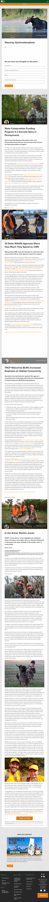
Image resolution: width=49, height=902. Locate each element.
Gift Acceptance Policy (18, 898)
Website (6, 75)
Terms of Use (29, 881)
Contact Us (28, 888)
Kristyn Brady (15, 236)
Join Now (43, 895)
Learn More (10, 865)
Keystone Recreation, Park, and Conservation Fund (28, 163)
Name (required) (8, 65)
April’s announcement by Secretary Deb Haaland (32, 440)
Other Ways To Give (17, 895)
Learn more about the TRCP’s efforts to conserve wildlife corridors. (20, 492)
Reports (3, 880)
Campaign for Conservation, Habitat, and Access (17, 879)
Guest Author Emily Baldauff (18, 121)
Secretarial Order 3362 (10, 443)
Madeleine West (15, 360)
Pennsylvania (10, 207)
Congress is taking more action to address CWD (21, 324)
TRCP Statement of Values (6, 883)
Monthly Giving (17, 883)
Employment (29, 884)
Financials (28, 886)
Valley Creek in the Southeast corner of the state (16, 183)
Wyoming (32, 448)
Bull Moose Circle (18, 892)
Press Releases (5, 878)
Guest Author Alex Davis (17, 526)
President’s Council (16, 886)
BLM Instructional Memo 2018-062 (26, 443)
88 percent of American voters (36, 326)
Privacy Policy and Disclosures (30, 878)
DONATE (24, 4)
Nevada (25, 448)
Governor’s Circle (18, 889)
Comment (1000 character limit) (10, 79)
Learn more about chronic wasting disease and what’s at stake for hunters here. (23, 332)
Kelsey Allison (15, 35)
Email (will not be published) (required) (12, 70)
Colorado (21, 448)
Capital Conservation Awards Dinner (5, 891)
